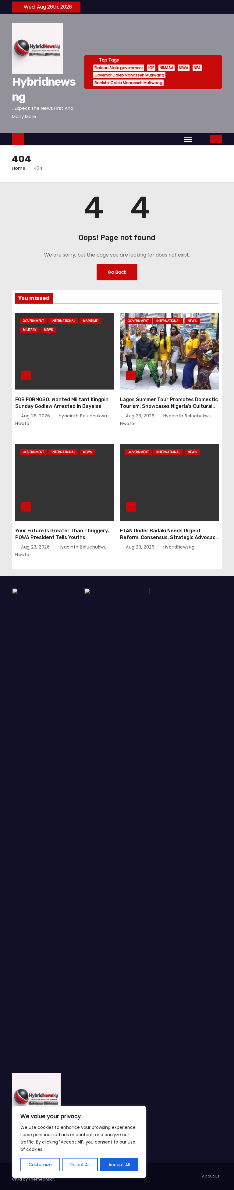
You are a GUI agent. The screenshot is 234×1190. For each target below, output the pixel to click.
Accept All (119, 1165)
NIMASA (166, 67)
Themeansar (41, 1179)
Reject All (80, 1165)
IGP (151, 67)
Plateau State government (118, 67)
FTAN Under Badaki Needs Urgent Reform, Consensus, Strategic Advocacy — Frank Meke (169, 537)
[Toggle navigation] (188, 139)
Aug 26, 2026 (36, 416)
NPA (197, 67)
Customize (40, 1165)
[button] (201, 139)
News (48, 329)
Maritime (90, 321)
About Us (211, 1176)
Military (29, 329)
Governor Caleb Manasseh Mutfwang (129, 75)
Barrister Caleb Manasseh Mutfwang (128, 82)
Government (33, 321)
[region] (79, 1142)
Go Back (117, 272)
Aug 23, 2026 (141, 416)
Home (19, 168)
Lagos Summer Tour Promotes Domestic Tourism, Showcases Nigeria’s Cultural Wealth (169, 406)
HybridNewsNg (178, 547)
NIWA (183, 67)
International (63, 321)
